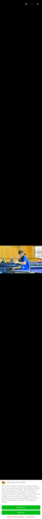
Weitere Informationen (15, 517)
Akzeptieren (21, 507)
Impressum (30, 517)
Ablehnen (21, 512)
